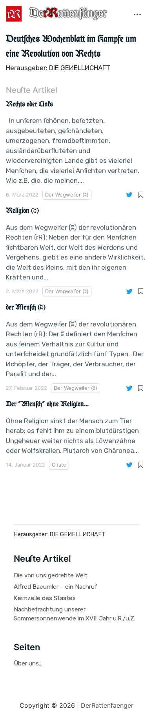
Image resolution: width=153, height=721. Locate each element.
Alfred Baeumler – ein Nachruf (56, 586)
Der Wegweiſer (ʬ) (67, 194)
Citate (59, 464)
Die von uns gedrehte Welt (50, 575)
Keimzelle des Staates (45, 598)
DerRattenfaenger (107, 705)
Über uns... (28, 663)
